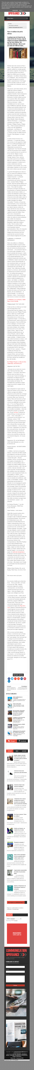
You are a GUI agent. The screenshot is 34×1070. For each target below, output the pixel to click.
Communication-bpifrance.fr (20, 1051)
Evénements (24, 1055)
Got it (20, 10)
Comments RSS (19, 1058)
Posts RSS (13, 1058)
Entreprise (19, 1054)
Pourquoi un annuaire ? (19, 842)
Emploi (14, 1056)
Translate (15, 920)
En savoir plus (16, 909)
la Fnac (16, 412)
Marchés (12, 1055)
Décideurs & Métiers (13, 25)
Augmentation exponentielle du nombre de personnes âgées (20, 872)
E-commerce (18, 1055)
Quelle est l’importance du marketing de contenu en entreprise (20, 887)
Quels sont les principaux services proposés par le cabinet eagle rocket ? (19, 856)
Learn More (15, 10)
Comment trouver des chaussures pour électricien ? (20, 772)
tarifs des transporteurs (18, 552)
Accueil (14, 1054)
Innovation (18, 1056)
